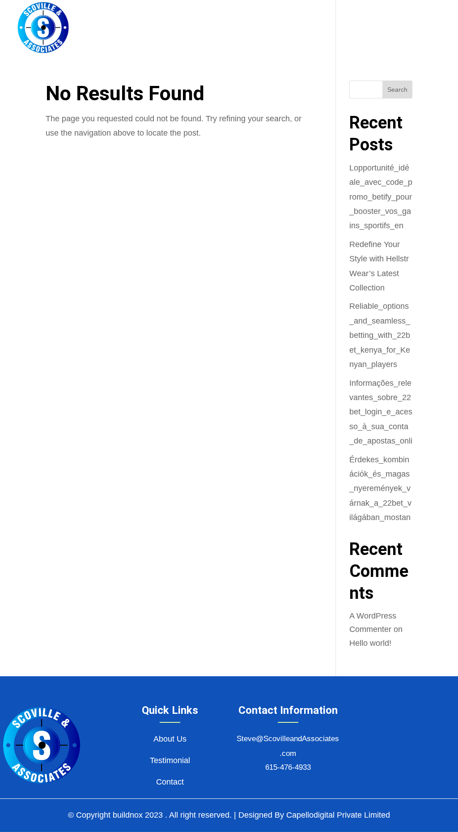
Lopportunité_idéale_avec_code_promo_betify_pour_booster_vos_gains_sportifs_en (380, 196)
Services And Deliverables (246, 28)
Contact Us (418, 28)
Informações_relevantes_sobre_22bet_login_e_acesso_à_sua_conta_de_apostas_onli (380, 412)
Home (107, 28)
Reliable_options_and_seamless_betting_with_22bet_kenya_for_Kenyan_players (379, 335)
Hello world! (370, 643)
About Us (151, 28)
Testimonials (350, 28)
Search (397, 89)
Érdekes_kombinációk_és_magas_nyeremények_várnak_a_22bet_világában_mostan (380, 488)
